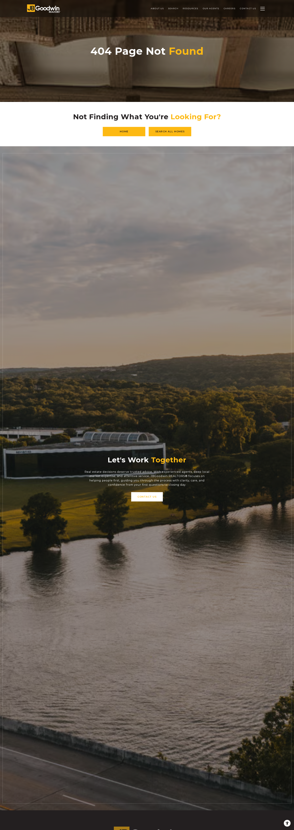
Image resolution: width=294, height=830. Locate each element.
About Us (157, 8)
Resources (190, 8)
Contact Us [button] (147, 496)
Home (124, 131)
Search (173, 8)
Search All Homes (170, 131)
